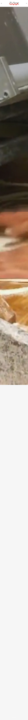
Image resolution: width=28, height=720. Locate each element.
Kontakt (14, 306)
